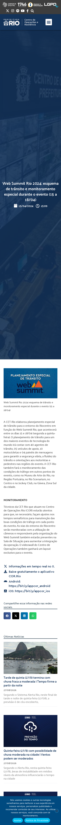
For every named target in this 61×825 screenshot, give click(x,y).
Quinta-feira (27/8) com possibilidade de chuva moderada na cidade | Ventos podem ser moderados (30, 754)
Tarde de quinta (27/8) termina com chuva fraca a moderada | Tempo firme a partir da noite (30, 681)
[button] (49, 22)
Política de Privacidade (37, 820)
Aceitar (17, 820)
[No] (57, 811)
